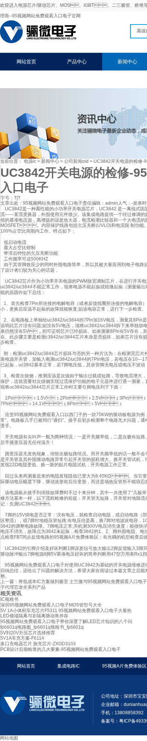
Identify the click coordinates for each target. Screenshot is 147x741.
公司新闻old (76, 161)
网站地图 (9, 738)
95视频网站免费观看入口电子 (53, 203)
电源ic (30, 161)
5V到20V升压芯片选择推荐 (27, 632)
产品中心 (77, 61)
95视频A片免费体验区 (124, 666)
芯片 (110, 281)
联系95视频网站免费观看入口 (49, 79)
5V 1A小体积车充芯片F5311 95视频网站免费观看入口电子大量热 (66, 610)
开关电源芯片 (81, 208)
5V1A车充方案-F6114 (22, 638)
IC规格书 (9, 599)
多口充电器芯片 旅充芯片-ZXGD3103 (38, 643)
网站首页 (26, 61)
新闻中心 (50, 161)
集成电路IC (68, 666)
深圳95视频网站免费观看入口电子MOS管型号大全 (51, 605)
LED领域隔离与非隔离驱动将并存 (34, 616)
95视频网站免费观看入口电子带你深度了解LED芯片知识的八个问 (66, 621)
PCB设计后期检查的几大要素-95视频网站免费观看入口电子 (60, 649)
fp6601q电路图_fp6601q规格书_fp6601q (42, 627)
